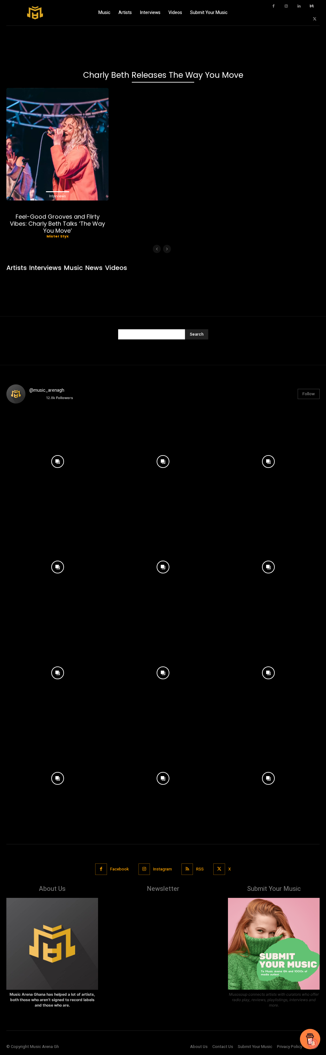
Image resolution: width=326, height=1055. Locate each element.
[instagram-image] (57, 460)
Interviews (57, 196)
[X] (315, 19)
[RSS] (187, 869)
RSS (200, 869)
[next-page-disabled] (167, 249)
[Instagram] (286, 6)
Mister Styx (57, 236)
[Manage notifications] (313, 1043)
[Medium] (311, 6)
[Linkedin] (299, 6)
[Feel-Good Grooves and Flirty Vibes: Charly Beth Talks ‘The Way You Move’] (57, 144)
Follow (308, 394)
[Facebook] (273, 6)
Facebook (119, 869)
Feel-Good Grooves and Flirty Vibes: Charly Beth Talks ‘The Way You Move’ (57, 223)
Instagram (162, 869)
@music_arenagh (46, 390)
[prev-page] (157, 249)
